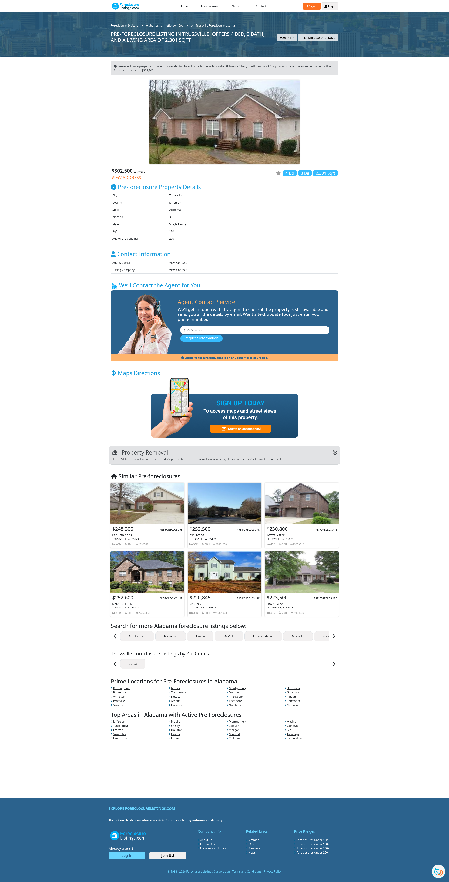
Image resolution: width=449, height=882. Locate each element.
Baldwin (234, 726)
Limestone (120, 738)
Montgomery (237, 688)
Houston (177, 730)
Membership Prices (213, 848)
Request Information (201, 338)
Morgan (234, 730)
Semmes (119, 705)
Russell (175, 738)
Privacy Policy (273, 871)
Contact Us (207, 844)
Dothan (234, 692)
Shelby (175, 726)
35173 (133, 664)
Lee (289, 730)
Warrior (328, 636)
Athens (175, 701)
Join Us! (167, 855)
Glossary (254, 848)
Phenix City (236, 697)
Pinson (200, 636)
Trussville (298, 636)
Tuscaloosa (178, 692)
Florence (176, 705)
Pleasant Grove (263, 636)
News (235, 6)
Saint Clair (119, 734)
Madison (292, 721)
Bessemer (170, 636)
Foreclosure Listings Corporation (208, 871)
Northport (236, 705)
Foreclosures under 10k (312, 840)
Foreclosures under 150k (312, 848)
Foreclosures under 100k (312, 844)
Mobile (175, 688)
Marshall (234, 734)
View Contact (178, 263)
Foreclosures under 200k (312, 852)
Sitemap (253, 840)
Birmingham (137, 636)
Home (184, 6)
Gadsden (293, 692)
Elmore (175, 734)
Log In (127, 855)
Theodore (235, 701)
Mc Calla (228, 636)
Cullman (234, 738)
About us (206, 840)
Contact (261, 6)
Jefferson (119, 721)
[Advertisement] (224, 765)
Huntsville (293, 688)
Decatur (176, 697)
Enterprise (294, 701)
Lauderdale (294, 738)
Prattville (119, 701)
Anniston (119, 697)
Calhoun (292, 726)
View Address (126, 177)
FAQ (251, 844)
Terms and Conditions (246, 871)
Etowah (118, 730)
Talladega (293, 734)
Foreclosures (209, 6)
